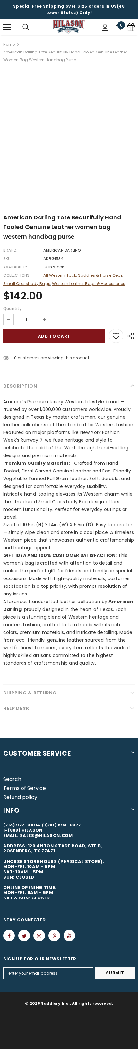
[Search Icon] (25, 27)
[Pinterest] (54, 935)
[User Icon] (105, 27)
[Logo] (69, 27)
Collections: (16, 275)
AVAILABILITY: (16, 267)
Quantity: (13, 308)
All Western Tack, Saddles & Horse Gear (82, 275)
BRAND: (10, 250)
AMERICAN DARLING (62, 250)
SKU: (7, 258)
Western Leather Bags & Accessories (88, 283)
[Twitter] (24, 935)
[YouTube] (69, 935)
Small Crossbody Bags (26, 283)
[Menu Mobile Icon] (7, 27)
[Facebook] (9, 935)
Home (9, 44)
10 (14, 358)
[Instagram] (39, 935)
